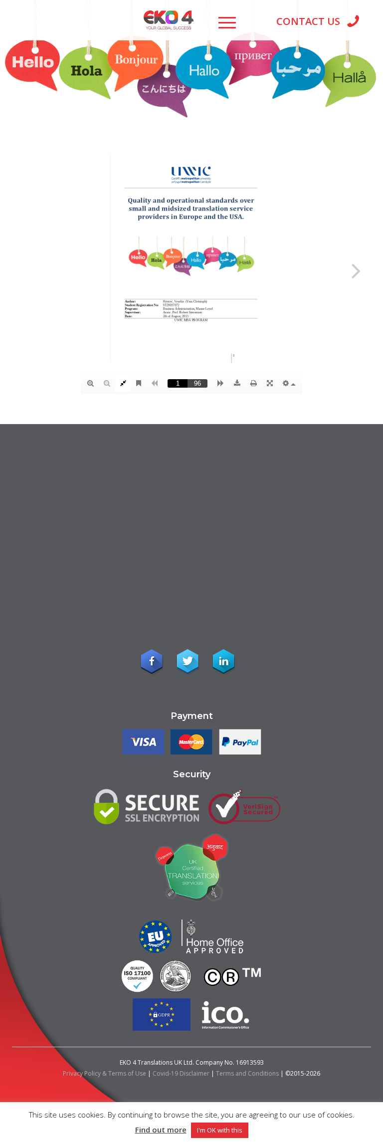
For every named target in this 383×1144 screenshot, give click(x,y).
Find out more (161, 1130)
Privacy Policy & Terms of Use (104, 1073)
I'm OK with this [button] (219, 1130)
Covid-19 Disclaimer (181, 1073)
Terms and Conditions (247, 1073)
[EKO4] (168, 17)
